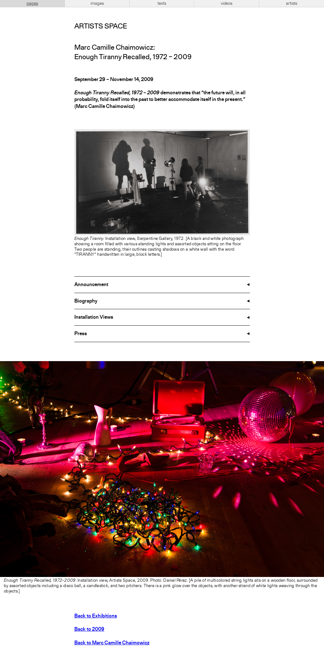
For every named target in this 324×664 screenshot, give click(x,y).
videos (226, 3)
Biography (85, 301)
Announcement (91, 284)
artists (291, 3)
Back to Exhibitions (95, 616)
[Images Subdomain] (318, 367)
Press (80, 333)
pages (32, 3)
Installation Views (93, 317)
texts (162, 3)
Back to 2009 (89, 629)
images (97, 3)
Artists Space (100, 26)
